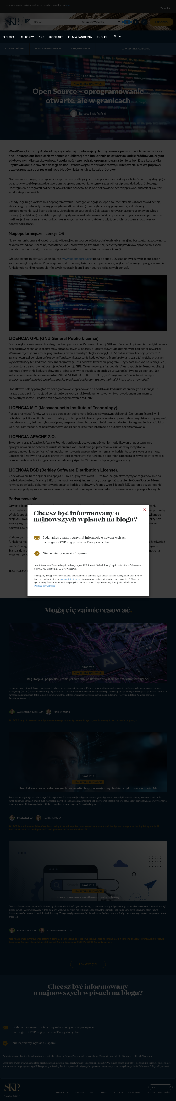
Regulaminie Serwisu (70, 579)
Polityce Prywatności (44, 586)
